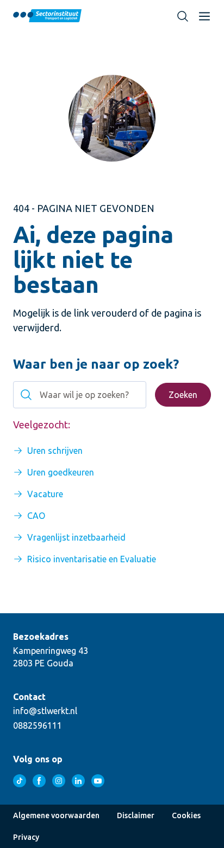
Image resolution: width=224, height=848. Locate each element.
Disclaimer (135, 815)
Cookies (186, 815)
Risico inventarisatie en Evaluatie (91, 559)
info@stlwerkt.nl (45, 711)
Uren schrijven (55, 450)
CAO (36, 516)
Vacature (45, 494)
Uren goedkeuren (60, 472)
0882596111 (37, 725)
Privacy (26, 837)
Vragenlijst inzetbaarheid (76, 537)
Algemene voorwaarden (56, 815)
